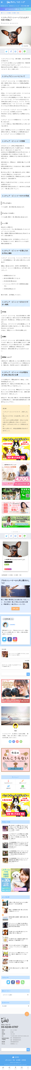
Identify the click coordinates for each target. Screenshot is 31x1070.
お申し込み (15, 608)
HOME (16, 1057)
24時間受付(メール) (13, 1043)
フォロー (15, 1068)
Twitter (4, 642)
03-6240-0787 (9, 1026)
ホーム (3, 1068)
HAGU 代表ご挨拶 (25, 5)
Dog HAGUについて (8, 783)
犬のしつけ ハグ (17, 2)
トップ (28, 1068)
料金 (14, 1060)
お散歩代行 (8, 788)
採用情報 (24, 1060)
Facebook (9, 642)
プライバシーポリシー (15, 1062)
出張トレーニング (22, 783)
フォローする (8, 569)
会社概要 (18, 1060)
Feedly (22, 984)
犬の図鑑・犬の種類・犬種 (14, 575)
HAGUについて (4, 5)
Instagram (15, 642)
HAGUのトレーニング (14, 5)
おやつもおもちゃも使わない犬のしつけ (15, 9)
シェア (9, 1068)
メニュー (21, 1068)
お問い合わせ (22, 788)
